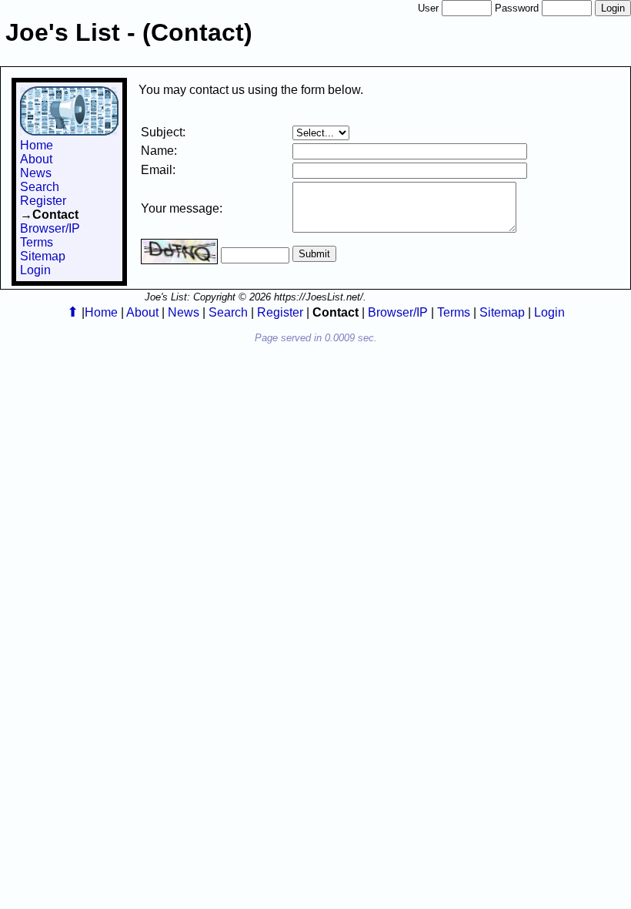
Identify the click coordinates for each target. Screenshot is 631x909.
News (36, 172)
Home (36, 145)
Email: (158, 169)
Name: (159, 150)
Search (39, 186)
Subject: (163, 132)
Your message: (181, 208)
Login (35, 270)
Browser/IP (50, 228)
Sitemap (42, 256)
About (36, 159)
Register (43, 200)
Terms (36, 242)
